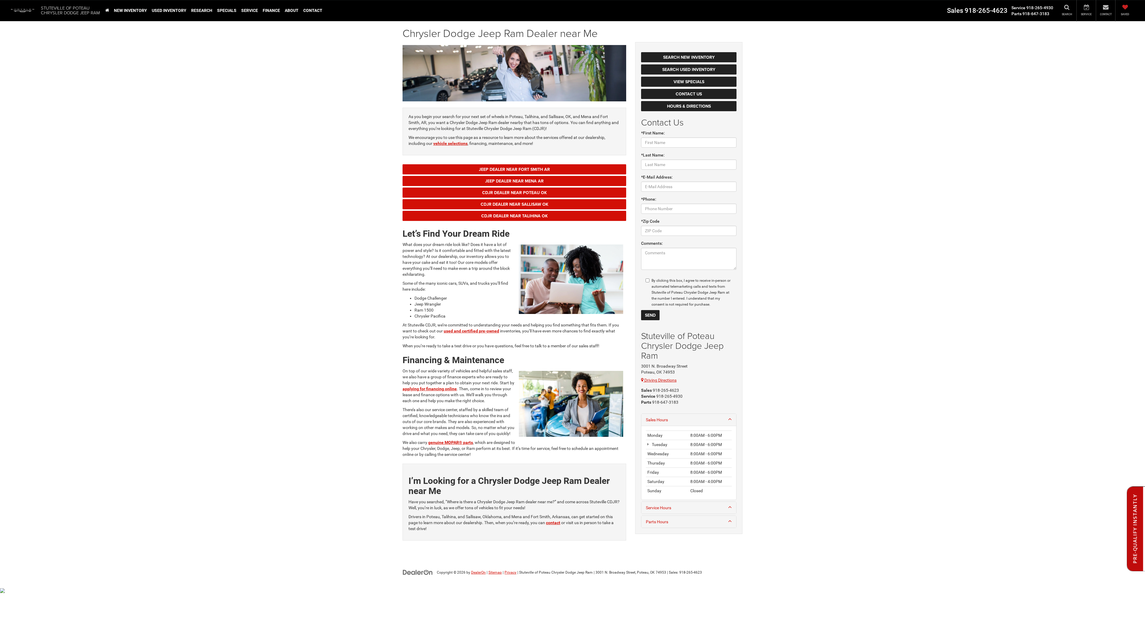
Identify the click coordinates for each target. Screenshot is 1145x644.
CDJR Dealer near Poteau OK (514, 193)
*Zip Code (650, 221)
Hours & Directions (689, 106)
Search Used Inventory (688, 69)
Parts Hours (657, 521)
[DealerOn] (418, 572)
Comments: (652, 243)
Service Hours (658, 507)
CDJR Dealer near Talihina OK (514, 216)
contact (553, 522)
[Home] (107, 10)
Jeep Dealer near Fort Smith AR (514, 169)
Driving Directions (660, 380)
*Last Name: (653, 155)
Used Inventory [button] (169, 10)
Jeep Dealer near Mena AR (514, 181)
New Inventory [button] (130, 10)
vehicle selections (450, 143)
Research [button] (201, 10)
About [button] (291, 10)
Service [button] (249, 10)
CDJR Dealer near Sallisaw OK (514, 204)
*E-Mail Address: (657, 177)
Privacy (510, 572)
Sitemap (495, 572)
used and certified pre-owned (471, 331)
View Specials (689, 82)
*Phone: (648, 199)
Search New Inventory (689, 57)
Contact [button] (312, 10)
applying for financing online (430, 388)
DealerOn (478, 572)
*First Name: (653, 133)
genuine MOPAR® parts (450, 442)
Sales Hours (657, 419)
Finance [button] (271, 10)
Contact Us (689, 94)
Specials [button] (226, 10)
